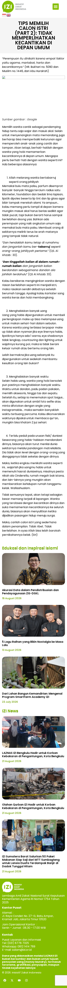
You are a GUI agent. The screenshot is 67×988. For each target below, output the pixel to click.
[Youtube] (19, 980)
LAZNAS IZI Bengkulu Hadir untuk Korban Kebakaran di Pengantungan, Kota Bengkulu (33, 754)
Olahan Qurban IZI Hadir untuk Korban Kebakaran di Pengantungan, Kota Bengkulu (33, 806)
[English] (9, 14)
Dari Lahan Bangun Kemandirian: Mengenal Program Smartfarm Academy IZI (32, 695)
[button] (56, 6)
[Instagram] (26, 980)
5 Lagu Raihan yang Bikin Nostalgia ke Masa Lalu (32, 643)
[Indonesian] (4, 14)
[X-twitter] (12, 980)
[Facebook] (5, 980)
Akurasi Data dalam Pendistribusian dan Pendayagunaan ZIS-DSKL (30, 591)
